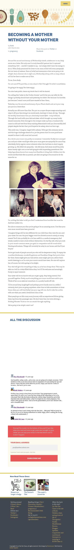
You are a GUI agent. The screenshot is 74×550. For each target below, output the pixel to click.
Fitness (30, 506)
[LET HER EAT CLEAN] (37, 4)
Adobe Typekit (14, 548)
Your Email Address (20, 442)
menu (65, 4)
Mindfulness (38, 506)
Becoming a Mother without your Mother (33, 37)
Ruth (12, 46)
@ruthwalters (33, 519)
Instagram (14, 517)
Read (12, 509)
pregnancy (14, 51)
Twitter (52, 49)
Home (13, 504)
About (19, 504)
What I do (14, 506)
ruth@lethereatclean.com (37, 517)
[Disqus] (37, 347)
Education (31, 504)
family (39, 504)
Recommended (33, 511)
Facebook (39, 51)
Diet (41, 502)
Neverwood (50, 546)
